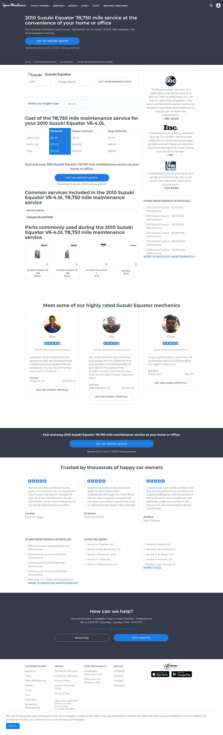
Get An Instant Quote (82, 177)
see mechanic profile (52, 389)
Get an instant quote (52, 41)
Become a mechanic (115, 5)
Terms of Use (62, 693)
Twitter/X (119, 680)
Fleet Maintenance (35, 680)
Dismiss (12, 726)
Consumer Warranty (66, 671)
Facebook (119, 671)
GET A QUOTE (141, 637)
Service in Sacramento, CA (102, 564)
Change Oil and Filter (40, 217)
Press (28, 675)
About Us (30, 671)
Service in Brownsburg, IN (101, 554)
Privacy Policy (62, 680)
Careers (29, 685)
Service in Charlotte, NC (100, 544)
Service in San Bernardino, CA (104, 549)
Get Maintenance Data (115, 81)
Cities (28, 690)
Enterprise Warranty (66, 675)
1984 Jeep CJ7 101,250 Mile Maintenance (50, 579)
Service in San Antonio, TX (161, 549)
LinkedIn (119, 675)
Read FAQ (82, 637)
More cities (152, 567)
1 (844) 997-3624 (97, 629)
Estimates (30, 699)
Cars (27, 694)
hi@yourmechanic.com (122, 629)
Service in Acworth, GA (159, 559)
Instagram (120, 685)
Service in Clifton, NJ (98, 559)
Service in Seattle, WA (158, 544)
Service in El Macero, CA (159, 554)
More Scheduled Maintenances (168, 256)
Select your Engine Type (43, 103)
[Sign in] (218, 5)
